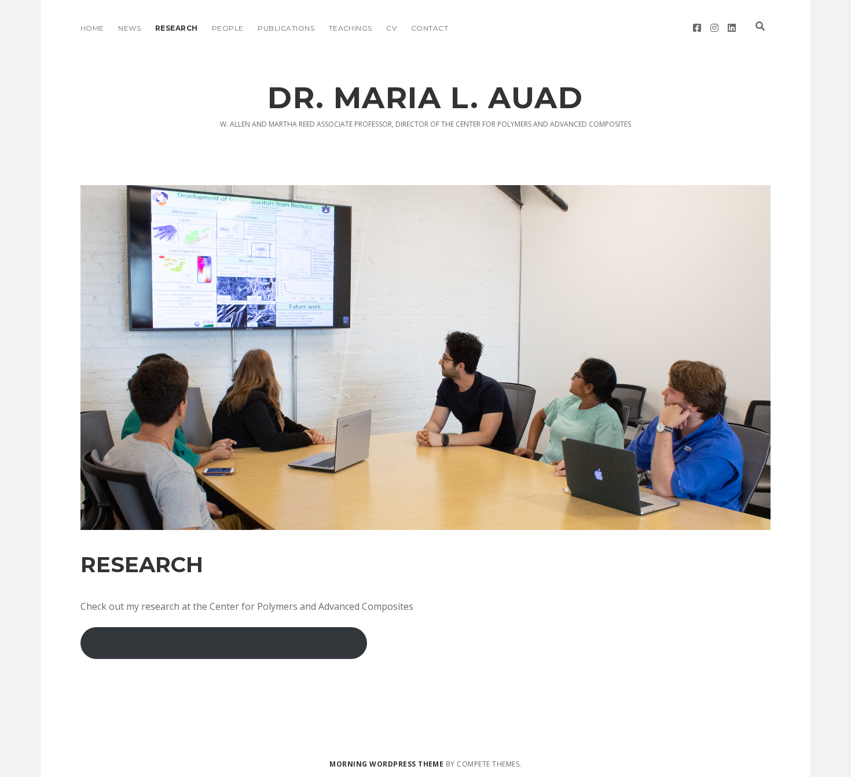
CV (391, 28)
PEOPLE (228, 28)
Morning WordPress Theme (386, 764)
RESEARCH (176, 28)
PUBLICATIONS (286, 28)
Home (92, 28)
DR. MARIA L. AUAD (425, 98)
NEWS (129, 28)
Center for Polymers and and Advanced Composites (224, 643)
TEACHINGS (350, 28)
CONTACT (429, 28)
